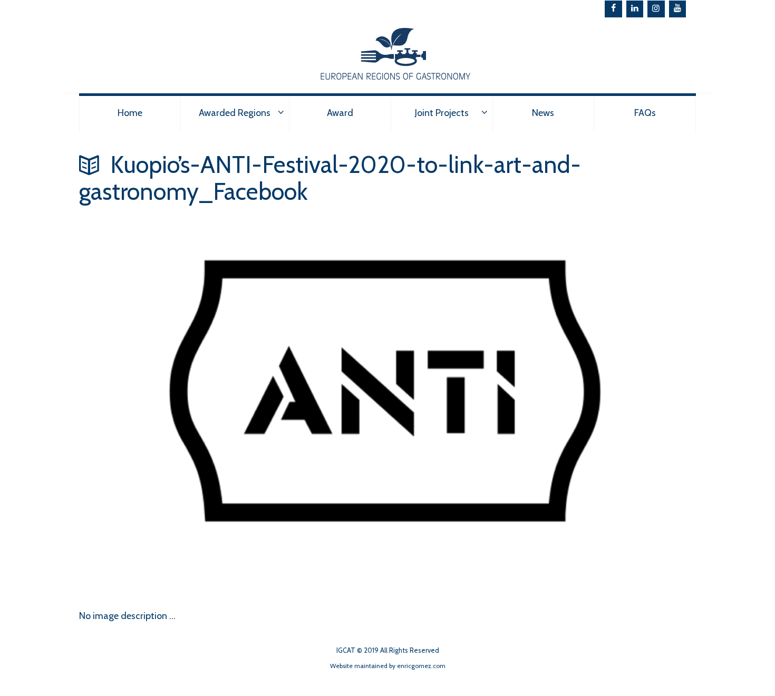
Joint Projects (442, 113)
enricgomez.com (421, 666)
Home (130, 113)
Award (340, 113)
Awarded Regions (234, 113)
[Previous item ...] (233, 551)
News (543, 113)
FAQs (645, 113)
